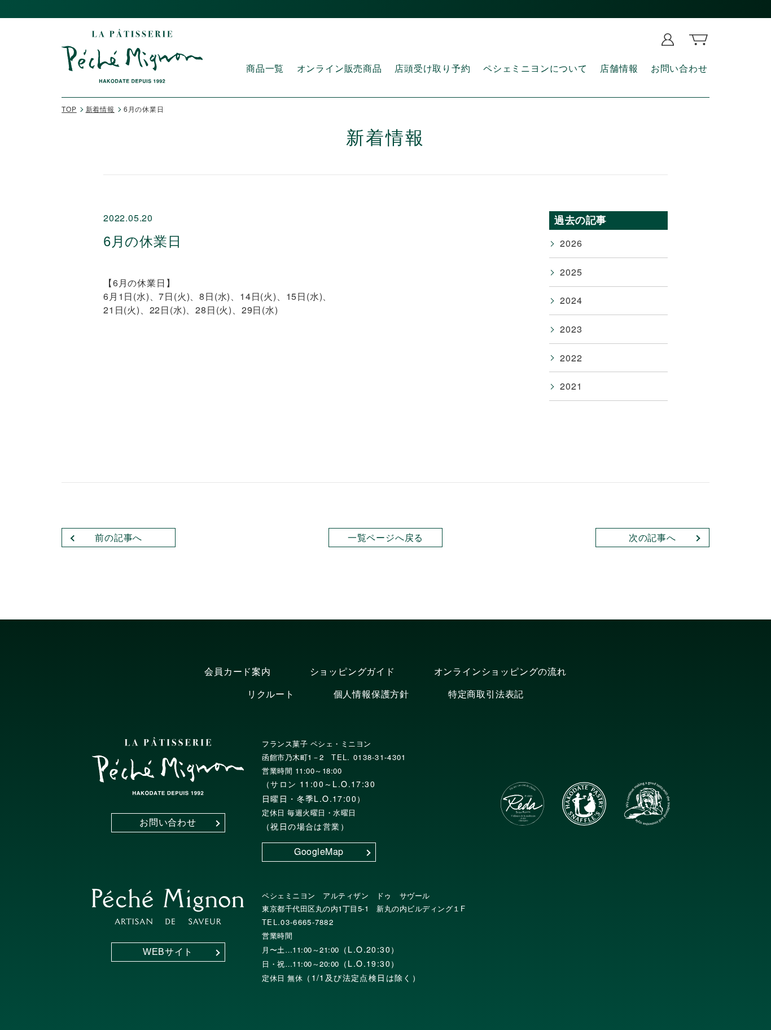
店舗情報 (619, 68)
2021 (571, 385)
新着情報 (100, 109)
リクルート (271, 693)
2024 (571, 300)
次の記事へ (652, 537)
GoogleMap (319, 851)
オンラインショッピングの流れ (500, 671)
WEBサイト (168, 952)
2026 (571, 243)
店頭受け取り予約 (432, 68)
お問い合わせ (679, 68)
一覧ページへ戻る (385, 537)
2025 (571, 271)
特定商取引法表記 (486, 693)
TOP (69, 109)
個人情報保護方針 (371, 693)
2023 (571, 328)
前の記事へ (118, 537)
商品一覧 (265, 68)
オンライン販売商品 (339, 68)
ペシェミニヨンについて (535, 68)
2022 (571, 357)
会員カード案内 (237, 671)
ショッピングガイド (352, 671)
